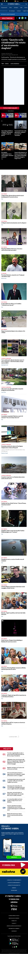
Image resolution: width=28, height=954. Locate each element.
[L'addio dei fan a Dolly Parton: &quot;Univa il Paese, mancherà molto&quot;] (14, 491)
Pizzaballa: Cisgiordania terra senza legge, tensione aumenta (7, 155)
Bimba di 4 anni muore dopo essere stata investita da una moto (14, 815)
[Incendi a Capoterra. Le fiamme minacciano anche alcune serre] (14, 464)
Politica (7, 63)
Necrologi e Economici (14, 918)
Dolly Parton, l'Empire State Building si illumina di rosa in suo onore (11, 640)
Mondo (25, 7)
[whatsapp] (6, 1)
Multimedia (7, 18)
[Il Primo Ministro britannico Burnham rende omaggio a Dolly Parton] (14, 574)
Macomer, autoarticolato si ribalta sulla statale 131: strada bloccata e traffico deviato (15, 794)
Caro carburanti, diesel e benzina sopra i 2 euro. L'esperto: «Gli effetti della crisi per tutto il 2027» (12, 361)
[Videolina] (14, 865)
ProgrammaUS (4, 7)
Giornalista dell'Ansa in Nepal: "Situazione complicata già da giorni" (7, 133)
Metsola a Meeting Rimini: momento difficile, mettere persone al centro (13, 668)
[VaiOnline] (14, 906)
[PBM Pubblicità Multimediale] (14, 909)
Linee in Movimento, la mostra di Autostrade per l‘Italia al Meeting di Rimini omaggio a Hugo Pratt (20, 155)
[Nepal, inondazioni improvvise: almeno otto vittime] (14, 318)
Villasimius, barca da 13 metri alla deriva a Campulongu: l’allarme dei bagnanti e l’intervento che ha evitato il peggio (16, 762)
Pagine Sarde (14, 890)
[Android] (14, 943)
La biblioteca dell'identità (14, 885)
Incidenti (19, 10)
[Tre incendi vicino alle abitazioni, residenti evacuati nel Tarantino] (20, 124)
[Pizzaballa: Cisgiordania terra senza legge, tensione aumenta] (7, 146)
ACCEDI (25, 1)
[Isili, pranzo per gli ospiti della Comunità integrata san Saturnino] (14, 376)
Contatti (14, 923)
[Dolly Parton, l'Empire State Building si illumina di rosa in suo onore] (14, 628)
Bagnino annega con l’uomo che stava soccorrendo (15, 768)
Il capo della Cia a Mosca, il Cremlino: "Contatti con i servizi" (11, 304)
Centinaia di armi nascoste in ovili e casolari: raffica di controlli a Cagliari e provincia (16, 781)
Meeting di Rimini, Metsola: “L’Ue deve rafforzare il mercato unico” (11, 249)
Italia (21, 7)
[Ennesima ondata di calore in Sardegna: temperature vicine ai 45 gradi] (14, 434)
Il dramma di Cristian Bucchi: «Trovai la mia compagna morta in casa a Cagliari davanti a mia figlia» (16, 787)
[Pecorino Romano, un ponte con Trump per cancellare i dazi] (14, 262)
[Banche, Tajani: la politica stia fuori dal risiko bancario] (14, 600)
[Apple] (14, 939)
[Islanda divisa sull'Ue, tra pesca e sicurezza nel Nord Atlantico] (14, 710)
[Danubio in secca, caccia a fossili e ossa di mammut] (14, 547)
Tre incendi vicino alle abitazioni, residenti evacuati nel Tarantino (20, 133)
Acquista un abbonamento (14, 882)
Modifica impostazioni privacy (14, 925)
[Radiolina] (14, 871)
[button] (17, 18)
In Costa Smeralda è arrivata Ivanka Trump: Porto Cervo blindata (14, 800)
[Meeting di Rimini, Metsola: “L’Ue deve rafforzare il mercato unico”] (14, 236)
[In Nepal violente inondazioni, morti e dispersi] (14, 210)
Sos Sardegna (12, 10)
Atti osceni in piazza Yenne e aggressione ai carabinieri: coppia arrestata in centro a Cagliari (16, 774)
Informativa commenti (14, 928)
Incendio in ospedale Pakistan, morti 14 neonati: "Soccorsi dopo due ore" (12, 416)
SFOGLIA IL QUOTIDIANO (7, 14)
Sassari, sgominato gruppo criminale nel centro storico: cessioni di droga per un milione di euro (16, 808)
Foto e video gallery (10, 108)
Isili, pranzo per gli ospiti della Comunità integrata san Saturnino (12, 389)
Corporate (14, 931)
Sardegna (16, 7)
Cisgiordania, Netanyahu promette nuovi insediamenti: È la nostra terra (12, 196)
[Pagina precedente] (18, 737)
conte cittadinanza (14, 63)
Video (10, 7)
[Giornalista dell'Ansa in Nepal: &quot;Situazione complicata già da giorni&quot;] (7, 124)
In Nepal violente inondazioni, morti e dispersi (13, 223)
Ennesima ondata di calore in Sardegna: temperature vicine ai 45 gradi (12, 446)
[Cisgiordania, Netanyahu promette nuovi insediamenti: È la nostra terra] (14, 183)
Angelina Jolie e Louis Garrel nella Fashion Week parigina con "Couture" (12, 531)
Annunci (14, 887)
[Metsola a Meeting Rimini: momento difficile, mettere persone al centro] (14, 655)
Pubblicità (14, 920)
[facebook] (4, 1)
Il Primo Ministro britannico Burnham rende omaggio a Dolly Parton (13, 587)
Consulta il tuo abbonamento (14, 880)
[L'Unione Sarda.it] (14, 4)
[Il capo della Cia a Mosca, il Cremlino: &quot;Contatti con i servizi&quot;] (14, 291)
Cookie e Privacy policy (14, 915)
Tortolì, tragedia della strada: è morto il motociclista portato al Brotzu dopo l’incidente (15, 754)
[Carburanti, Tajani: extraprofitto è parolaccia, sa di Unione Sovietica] (14, 683)
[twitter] (2, 1)
